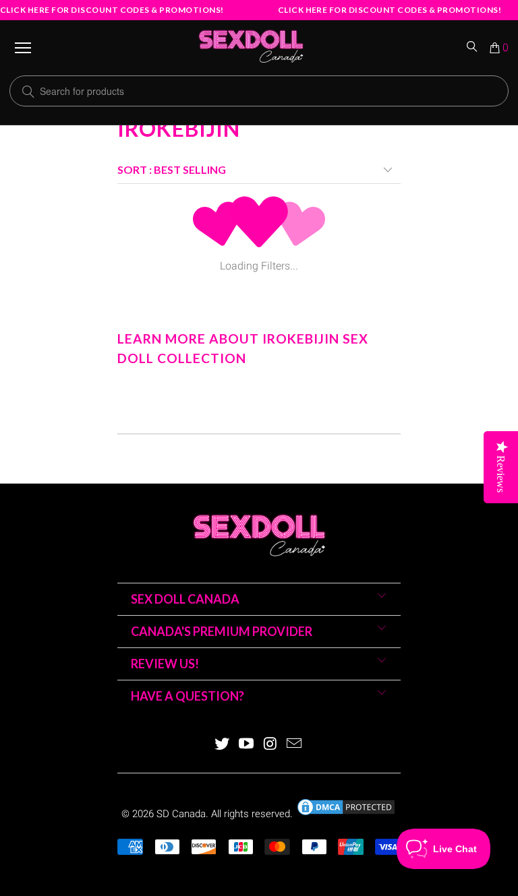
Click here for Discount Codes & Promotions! (112, 10)
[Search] (472, 48)
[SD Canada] (251, 48)
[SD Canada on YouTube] (246, 744)
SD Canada (181, 814)
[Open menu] (22, 48)
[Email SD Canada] (295, 744)
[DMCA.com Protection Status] (346, 814)
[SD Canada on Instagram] (270, 744)
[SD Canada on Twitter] (222, 744)
